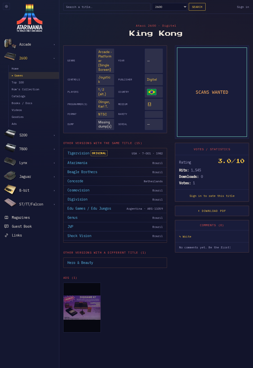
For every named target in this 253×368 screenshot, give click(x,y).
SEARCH (197, 7)
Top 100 (18, 82)
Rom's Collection (25, 89)
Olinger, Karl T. (104, 104)
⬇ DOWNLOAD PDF (212, 211)
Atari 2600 (146, 25)
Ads (14, 124)
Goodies (18, 117)
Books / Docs (22, 103)
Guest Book (22, 226)
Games (17, 75)
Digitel (152, 79)
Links (17, 235)
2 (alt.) (102, 92)
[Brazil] (151, 92)
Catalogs (18, 96)
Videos (17, 110)
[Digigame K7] (82, 307)
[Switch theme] (6, 6)
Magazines (21, 217)
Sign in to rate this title (212, 196)
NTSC (102, 114)
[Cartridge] (149, 104)
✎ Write (185, 236)
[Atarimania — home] (29, 18)
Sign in (243, 7)
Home (15, 68)
